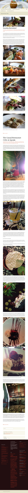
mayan (11, 469)
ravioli (21, 30)
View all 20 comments (6, 424)
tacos (13, 479)
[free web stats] (1, 441)
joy (13, 30)
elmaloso (14, 460)
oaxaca (23, 142)
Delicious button (18, 0)
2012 (11, 453)
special (12, 143)
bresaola (16, 29)
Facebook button (24, 0)
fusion (7, 142)
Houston (15, 461)
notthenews (15, 473)
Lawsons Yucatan (10, 142)
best (14, 29)
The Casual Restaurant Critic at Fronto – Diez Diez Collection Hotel (4, 453)
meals (13, 142)
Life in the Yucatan (13, 466)
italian (9, 30)
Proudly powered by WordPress (6, 491)
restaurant (23, 30)
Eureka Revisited (9, 28)
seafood (11, 478)
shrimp (11, 479)
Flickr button (15, 0)
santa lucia (9, 143)
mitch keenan (21, 471)
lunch (14, 30)
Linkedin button (20, 0)
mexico (21, 142)
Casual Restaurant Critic (10, 29)
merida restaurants (18, 142)
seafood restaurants (15, 478)
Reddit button (22, 0)
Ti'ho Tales (15, 479)
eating (6, 30)
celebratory (4, 142)
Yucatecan (14, 484)
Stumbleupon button (14, 0)
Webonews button (19, 0)
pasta (17, 30)
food (6, 142)
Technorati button (23, 0)
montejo (16, 472)
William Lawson (14, 143)
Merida (16, 30)
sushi (12, 479)
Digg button (17, 0)
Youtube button (12, 0)
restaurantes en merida (5, 143)
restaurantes (12, 475)
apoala (16, 141)
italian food (11, 30)
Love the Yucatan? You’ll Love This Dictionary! (6, 9)
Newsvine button (13, 0)
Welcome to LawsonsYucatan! (16, 9)
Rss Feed (27, 0)
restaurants (15, 477)
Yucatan (4, 31)
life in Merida (14, 465)
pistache (20, 30)
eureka (8, 30)
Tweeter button (26, 0)
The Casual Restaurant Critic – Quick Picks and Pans (23, 452)
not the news (12, 473)
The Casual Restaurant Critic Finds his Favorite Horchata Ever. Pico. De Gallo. (4, 456)
